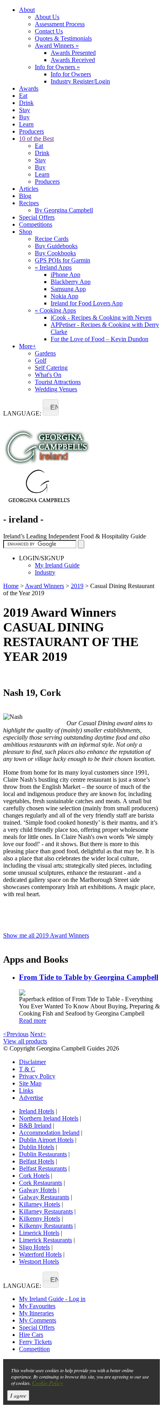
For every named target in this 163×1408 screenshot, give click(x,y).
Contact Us (49, 31)
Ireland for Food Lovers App (87, 303)
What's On (48, 374)
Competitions (35, 224)
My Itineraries (36, 1313)
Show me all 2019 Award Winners (46, 935)
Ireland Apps (53, 267)
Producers (31, 131)
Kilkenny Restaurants (46, 1225)
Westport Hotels (39, 1261)
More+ (27, 346)
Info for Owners (57, 67)
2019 (77, 586)
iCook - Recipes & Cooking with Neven (101, 317)
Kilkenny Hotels (39, 1218)
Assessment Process (60, 24)
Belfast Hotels (36, 1161)
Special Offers (37, 217)
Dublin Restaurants (43, 1154)
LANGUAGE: (22, 413)
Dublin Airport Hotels (46, 1139)
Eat (23, 95)
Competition (34, 1349)
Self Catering (51, 367)
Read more (32, 1020)
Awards (28, 88)
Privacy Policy (37, 1076)
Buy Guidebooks (56, 246)
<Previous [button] (15, 1034)
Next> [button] (38, 1034)
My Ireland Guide (57, 565)
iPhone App (65, 274)
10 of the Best (36, 138)
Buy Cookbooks (55, 253)
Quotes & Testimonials (63, 38)
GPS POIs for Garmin (62, 260)
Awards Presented (73, 52)
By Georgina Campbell (64, 210)
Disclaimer (32, 1061)
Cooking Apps (55, 310)
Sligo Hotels (34, 1247)
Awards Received (73, 59)
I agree (18, 1395)
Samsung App (68, 288)
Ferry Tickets (35, 1341)
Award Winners (57, 45)
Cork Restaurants (40, 1182)
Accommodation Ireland (49, 1132)
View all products (25, 1041)
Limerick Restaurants (45, 1240)
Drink (26, 102)
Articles (28, 188)
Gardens (45, 353)
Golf (40, 360)
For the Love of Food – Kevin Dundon (99, 339)
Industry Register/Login (80, 81)
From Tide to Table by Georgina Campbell (88, 977)
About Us (47, 17)
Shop (25, 231)
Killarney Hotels (39, 1204)
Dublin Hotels (36, 1147)
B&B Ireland (35, 1125)
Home (11, 586)
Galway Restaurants (44, 1197)
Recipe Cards (51, 238)
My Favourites (37, 1306)
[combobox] (51, 407)
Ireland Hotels (36, 1111)
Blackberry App (71, 281)
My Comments (37, 1320)
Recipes (29, 203)
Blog (25, 195)
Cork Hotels (34, 1175)
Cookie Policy (47, 1383)
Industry (45, 572)
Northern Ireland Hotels (48, 1118)
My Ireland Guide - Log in (52, 1298)
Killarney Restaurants (46, 1211)
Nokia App (64, 296)
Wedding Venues (56, 389)
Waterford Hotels (40, 1254)
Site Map (30, 1083)
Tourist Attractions (58, 382)
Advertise (31, 1097)
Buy (24, 117)
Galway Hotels (38, 1190)
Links (26, 1090)
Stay (24, 110)
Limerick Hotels (39, 1232)
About (27, 9)
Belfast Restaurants (43, 1168)
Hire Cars (31, 1334)
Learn (26, 124)
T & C (27, 1069)
